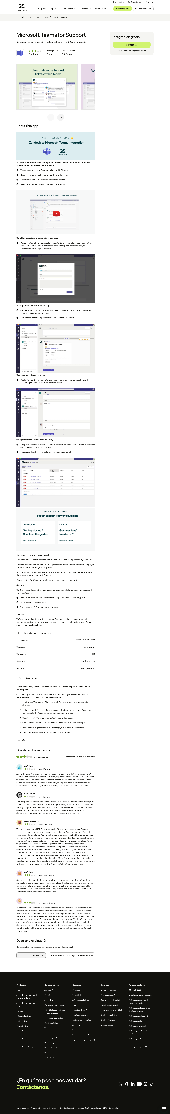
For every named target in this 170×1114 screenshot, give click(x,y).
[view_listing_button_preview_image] (47, 87)
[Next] (60, 117)
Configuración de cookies (74, 1108)
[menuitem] (149, 2)
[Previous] (50, 117)
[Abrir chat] (164, 1108)
